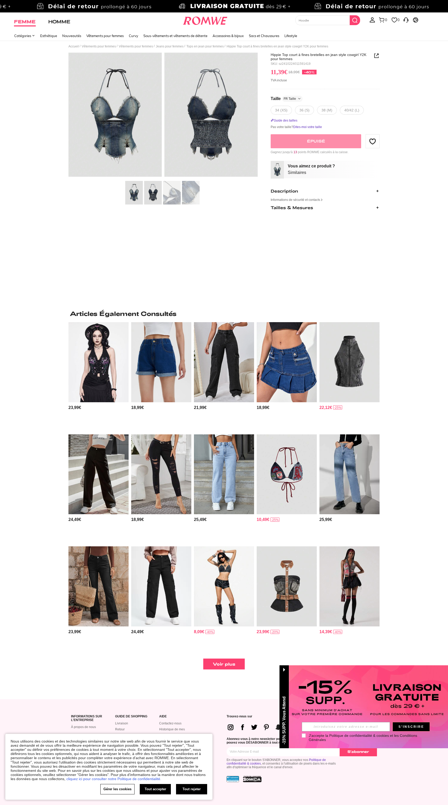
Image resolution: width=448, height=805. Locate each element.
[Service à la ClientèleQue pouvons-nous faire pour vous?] (406, 20)
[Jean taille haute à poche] (224, 362)
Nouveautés (71, 36)
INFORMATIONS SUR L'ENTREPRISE (86, 718)
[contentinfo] (74, 407)
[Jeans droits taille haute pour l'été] (224, 474)
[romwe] (205, 19)
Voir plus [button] (224, 663)
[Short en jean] (161, 362)
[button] (373, 141)
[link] (224, 6)
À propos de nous (83, 727)
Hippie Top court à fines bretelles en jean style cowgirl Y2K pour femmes (318, 57)
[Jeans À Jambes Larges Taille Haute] (349, 474)
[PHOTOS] (163, 115)
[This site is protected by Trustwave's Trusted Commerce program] (233, 779)
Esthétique (48, 36)
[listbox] (372, 19)
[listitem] (98, 376)
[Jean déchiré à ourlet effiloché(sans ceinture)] (161, 474)
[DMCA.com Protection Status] (252, 779)
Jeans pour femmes (170, 46)
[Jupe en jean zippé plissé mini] (287, 362)
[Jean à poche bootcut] (98, 586)
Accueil (73, 46)
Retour (120, 729)
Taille (283, 98)
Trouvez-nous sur (239, 716)
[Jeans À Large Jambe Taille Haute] (98, 474)
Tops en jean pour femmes (205, 46)
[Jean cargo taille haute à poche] (161, 586)
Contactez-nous (170, 723)
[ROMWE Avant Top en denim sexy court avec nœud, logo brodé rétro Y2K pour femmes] (287, 474)
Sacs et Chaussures (264, 36)
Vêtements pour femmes (105, 36)
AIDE (163, 716)
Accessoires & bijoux (228, 36)
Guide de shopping (131, 716)
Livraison (121, 723)
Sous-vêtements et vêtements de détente (175, 36)
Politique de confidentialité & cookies (359, 735)
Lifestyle (290, 36)
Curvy (133, 36)
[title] (224, 313)
